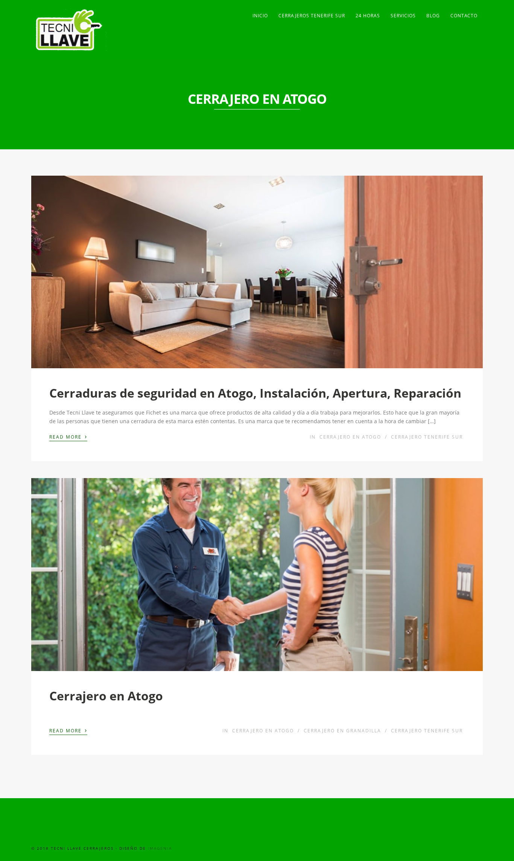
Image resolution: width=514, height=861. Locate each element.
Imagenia (160, 848)
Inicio (260, 15)
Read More (68, 436)
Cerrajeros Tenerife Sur (311, 15)
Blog (433, 15)
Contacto (464, 15)
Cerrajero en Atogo (350, 437)
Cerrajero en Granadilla (342, 730)
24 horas (368, 15)
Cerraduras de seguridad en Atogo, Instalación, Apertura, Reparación (255, 393)
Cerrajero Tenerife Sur (427, 437)
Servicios (403, 15)
